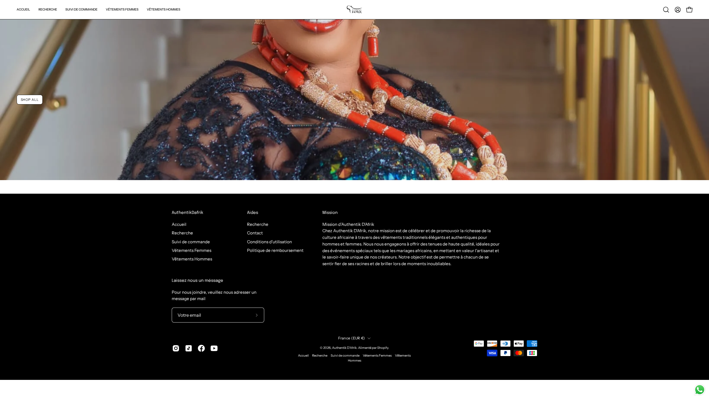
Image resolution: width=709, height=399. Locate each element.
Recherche (182, 233)
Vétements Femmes (191, 250)
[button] (666, 10)
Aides (252, 213)
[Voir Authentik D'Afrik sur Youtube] (214, 348)
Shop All (30, 99)
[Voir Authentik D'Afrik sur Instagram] (176, 348)
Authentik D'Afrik (344, 348)
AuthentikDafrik (187, 213)
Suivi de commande (191, 241)
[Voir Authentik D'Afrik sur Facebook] (201, 348)
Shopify (382, 348)
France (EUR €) (351, 338)
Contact (255, 233)
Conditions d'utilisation (269, 241)
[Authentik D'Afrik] (354, 9)
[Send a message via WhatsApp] (699, 389)
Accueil (179, 224)
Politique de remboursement (275, 250)
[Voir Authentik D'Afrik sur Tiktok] (188, 348)
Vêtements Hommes (192, 259)
